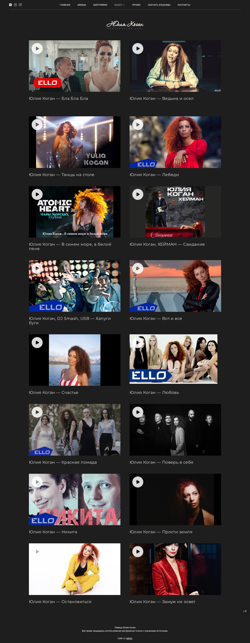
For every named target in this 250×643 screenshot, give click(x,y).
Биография (100, 4)
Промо (136, 4)
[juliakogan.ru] (125, 25)
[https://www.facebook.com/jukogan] (20, 5)
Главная (65, 4)
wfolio (129, 638)
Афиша (81, 4)
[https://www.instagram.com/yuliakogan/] (15, 5)
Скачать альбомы (159, 4)
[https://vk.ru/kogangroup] (10, 5)
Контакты (184, 4)
